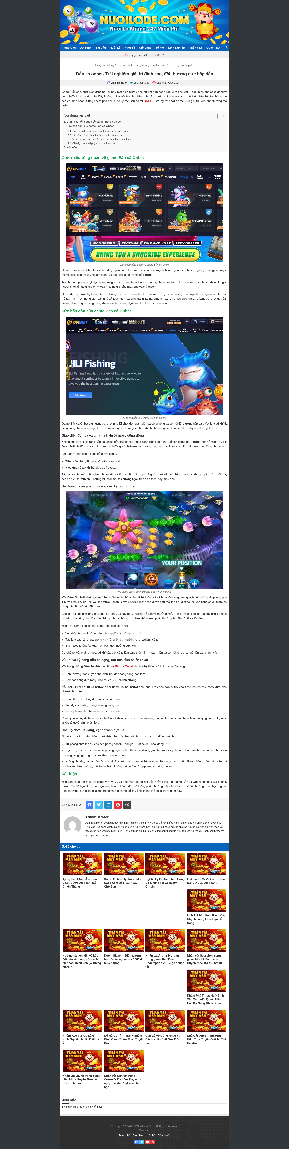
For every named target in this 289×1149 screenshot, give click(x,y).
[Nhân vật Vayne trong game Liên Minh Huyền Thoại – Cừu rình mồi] (82, 1061)
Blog (111, 65)
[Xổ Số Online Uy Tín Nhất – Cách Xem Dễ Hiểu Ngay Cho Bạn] (124, 864)
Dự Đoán (86, 47)
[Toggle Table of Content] (218, 116)
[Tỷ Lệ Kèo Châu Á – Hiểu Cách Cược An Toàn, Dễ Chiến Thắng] (82, 864)
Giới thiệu (138, 1135)
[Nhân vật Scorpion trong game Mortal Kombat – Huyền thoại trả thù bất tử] (206, 940)
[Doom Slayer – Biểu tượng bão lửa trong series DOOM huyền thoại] (124, 940)
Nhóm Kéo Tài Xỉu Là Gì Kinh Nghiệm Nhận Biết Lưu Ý (82, 1039)
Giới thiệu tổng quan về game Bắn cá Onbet (94, 121)
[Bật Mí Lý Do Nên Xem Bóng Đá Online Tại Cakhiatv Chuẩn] (165, 864)
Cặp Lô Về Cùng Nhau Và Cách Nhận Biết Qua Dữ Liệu (162, 1039)
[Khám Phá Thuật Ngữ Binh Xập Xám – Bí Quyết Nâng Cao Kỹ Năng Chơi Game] (206, 981)
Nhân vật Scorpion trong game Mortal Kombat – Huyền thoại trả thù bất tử (204, 959)
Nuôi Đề (129, 47)
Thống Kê (195, 47)
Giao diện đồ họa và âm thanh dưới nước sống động (100, 131)
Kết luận (72, 147)
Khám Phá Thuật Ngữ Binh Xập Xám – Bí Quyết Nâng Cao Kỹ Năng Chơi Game (205, 999)
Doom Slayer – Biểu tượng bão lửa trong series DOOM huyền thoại (123, 959)
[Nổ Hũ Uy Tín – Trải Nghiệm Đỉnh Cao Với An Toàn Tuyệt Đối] (124, 1021)
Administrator (97, 817)
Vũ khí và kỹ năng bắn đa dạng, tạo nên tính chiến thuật (101, 139)
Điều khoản (164, 1135)
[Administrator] (72, 824)
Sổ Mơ (160, 47)
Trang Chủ (69, 47)
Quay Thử (213, 47)
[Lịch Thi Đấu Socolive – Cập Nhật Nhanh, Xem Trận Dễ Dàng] (206, 900)
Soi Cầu (101, 47)
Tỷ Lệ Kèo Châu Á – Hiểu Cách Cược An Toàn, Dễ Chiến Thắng (80, 882)
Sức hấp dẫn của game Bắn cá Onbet (90, 126)
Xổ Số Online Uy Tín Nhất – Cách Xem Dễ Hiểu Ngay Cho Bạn (122, 882)
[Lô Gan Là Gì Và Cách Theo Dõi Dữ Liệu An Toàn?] (206, 864)
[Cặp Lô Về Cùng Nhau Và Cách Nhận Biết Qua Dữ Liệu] (165, 1021)
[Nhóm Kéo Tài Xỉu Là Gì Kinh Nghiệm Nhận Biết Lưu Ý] (82, 1021)
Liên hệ (151, 1135)
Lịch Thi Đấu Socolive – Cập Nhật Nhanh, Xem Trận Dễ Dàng (206, 919)
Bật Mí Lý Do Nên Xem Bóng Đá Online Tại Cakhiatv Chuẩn (165, 882)
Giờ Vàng (145, 47)
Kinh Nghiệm (176, 47)
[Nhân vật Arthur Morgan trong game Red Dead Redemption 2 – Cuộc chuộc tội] (165, 940)
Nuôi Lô (115, 47)
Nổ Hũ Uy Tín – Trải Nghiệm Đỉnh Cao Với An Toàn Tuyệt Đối (123, 1039)
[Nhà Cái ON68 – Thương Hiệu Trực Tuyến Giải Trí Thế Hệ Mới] (206, 1021)
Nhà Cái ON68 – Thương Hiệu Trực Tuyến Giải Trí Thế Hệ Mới (206, 1039)
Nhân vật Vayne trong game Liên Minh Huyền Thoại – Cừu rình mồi (81, 1079)
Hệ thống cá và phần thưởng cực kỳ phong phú (97, 135)
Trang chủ (100, 65)
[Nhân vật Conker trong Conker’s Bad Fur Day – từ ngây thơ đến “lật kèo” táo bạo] (124, 1061)
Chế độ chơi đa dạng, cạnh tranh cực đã (93, 143)
